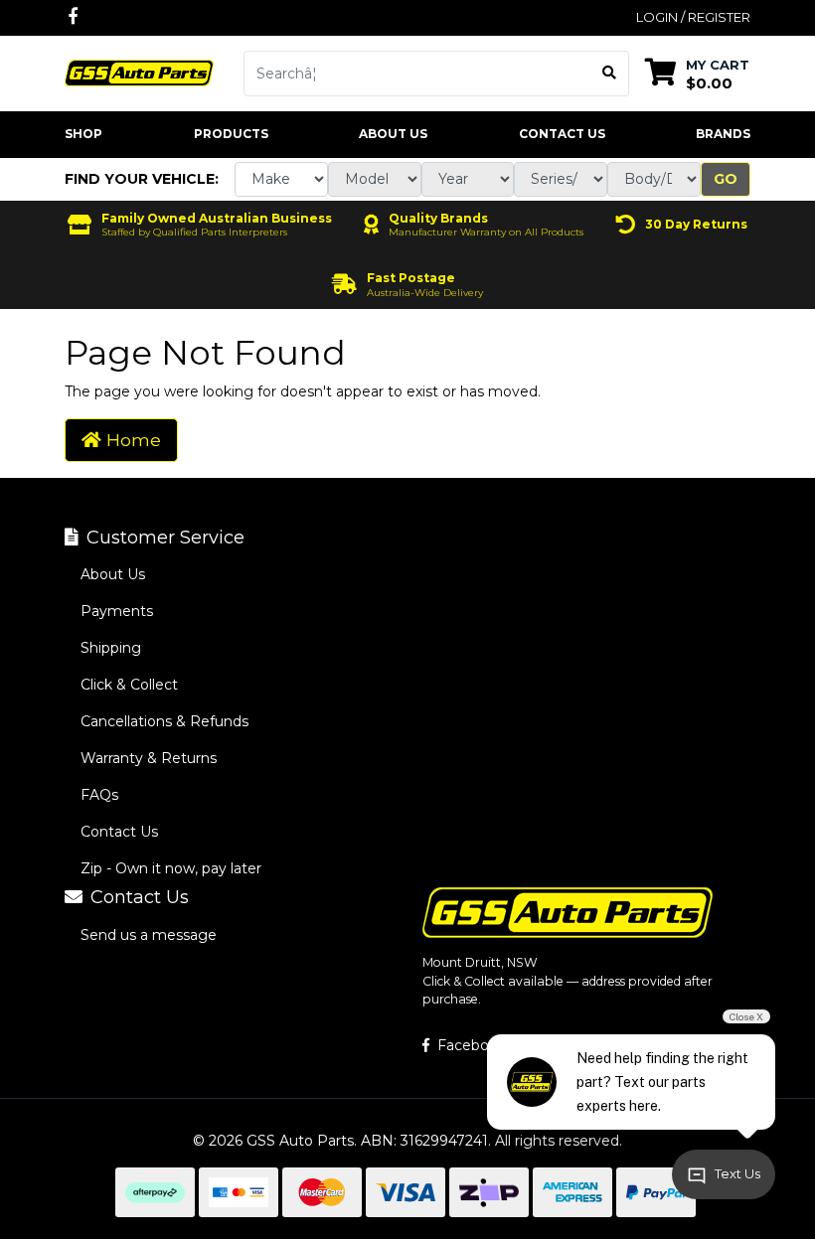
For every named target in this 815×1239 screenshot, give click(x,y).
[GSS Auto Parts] (139, 71)
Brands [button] (723, 133)
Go (725, 179)
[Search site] (609, 73)
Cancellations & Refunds (164, 721)
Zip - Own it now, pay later (171, 868)
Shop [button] (83, 133)
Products (231, 133)
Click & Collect (129, 685)
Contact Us (562, 133)
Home (131, 439)
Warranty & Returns (149, 758)
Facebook (469, 1045)
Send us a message (149, 935)
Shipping (111, 648)
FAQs (99, 795)
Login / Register (693, 17)
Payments (117, 611)
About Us (393, 133)
